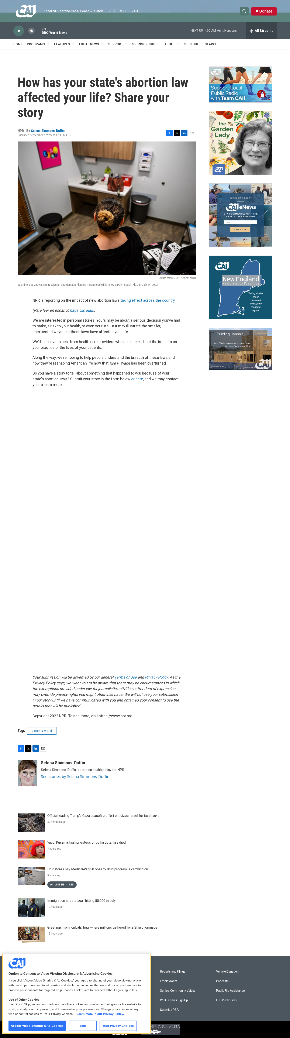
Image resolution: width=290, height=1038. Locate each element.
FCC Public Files (226, 1000)
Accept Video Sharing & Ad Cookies (37, 1025)
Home (18, 44)
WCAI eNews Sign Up (174, 1000)
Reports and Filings (172, 971)
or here (137, 379)
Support (115, 44)
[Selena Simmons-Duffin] (27, 773)
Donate (265, 11)
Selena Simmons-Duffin (48, 131)
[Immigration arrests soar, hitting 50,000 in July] (31, 907)
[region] (76, 994)
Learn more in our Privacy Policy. (100, 1013)
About (170, 44)
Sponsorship (143, 44)
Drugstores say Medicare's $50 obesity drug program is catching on (97, 869)
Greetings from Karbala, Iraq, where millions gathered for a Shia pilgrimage (102, 927)
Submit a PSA (169, 1009)
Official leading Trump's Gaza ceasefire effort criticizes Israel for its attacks (103, 816)
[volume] (31, 31)
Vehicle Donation (227, 971)
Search (211, 44)
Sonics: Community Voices (178, 990)
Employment (168, 981)
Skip (82, 1025)
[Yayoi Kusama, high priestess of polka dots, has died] (31, 849)
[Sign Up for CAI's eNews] (240, 215)
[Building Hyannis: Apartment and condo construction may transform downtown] (240, 349)
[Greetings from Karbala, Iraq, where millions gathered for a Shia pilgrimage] (31, 934)
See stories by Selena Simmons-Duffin (75, 776)
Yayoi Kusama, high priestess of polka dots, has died (86, 842)
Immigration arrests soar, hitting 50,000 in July (81, 901)
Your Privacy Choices (118, 1025)
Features (62, 44)
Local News (89, 44)
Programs (36, 44)
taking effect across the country (148, 300)
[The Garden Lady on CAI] (240, 143)
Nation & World (41, 731)
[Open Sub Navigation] (48, 44)
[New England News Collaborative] (240, 287)
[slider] (38, 30)
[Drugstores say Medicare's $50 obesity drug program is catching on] (31, 876)
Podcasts (222, 981)
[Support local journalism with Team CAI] (240, 84)
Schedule (192, 44)
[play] (18, 30)
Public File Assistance (230, 990)
